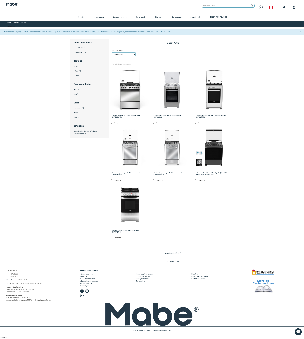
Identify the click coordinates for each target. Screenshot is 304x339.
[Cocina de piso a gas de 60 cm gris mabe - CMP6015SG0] (214, 90)
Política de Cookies (198, 279)
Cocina (16, 23)
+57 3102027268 (21, 280)
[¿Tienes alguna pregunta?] (260, 7)
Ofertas (158, 17)
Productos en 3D (86, 283)
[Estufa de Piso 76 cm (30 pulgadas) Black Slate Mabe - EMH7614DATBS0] (214, 148)
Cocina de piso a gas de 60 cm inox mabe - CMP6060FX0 (169, 174)
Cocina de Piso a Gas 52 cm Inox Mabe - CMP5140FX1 (126, 231)
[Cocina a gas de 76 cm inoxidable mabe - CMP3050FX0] (130, 90)
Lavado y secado (120, 17)
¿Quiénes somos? (86, 274)
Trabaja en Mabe (142, 279)
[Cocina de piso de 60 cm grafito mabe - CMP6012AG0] (172, 90)
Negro (76, 113)
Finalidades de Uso (143, 276)
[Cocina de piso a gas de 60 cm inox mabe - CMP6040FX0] (130, 148)
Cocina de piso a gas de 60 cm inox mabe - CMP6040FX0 (127, 174)
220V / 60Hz (78, 52)
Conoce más (177, 17)
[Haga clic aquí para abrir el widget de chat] (298, 331)
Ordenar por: (117, 51)
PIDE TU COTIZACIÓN (219, 17)
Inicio (9, 23)
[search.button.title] (252, 5)
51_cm (76, 66)
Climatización (140, 17)
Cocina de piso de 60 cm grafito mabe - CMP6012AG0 (168, 116)
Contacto (83, 276)
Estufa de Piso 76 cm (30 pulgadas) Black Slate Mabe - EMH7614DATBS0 (212, 174)
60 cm (76, 71)
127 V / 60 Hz (78, 48)
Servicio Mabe (195, 17)
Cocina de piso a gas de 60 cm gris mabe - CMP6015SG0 (211, 116)
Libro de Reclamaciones (89, 281)
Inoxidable (77, 108)
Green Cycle (84, 286)
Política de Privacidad (199, 276)
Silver (76, 117)
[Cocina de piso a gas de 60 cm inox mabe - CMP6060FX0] (172, 148)
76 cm (76, 76)
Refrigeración (98, 17)
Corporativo (140, 281)
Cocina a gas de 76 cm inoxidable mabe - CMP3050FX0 (126, 116)
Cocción (81, 17)
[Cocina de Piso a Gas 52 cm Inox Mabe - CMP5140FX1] (130, 205)
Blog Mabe (195, 274)
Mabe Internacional (87, 279)
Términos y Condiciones (144, 274)
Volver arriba (172, 261)
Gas (75, 89)
